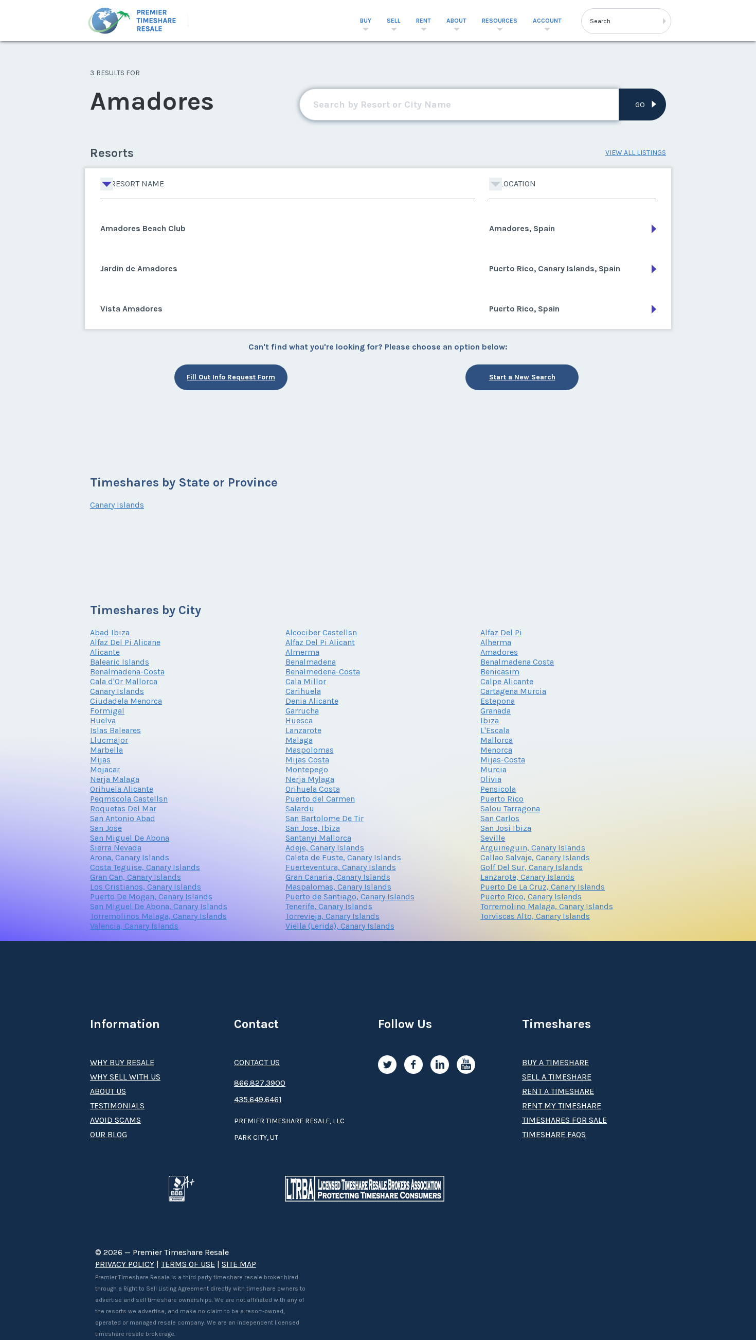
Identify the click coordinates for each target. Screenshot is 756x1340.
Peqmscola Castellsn (129, 799)
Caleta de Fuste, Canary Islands (343, 857)
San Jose (106, 828)
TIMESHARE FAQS (554, 1134)
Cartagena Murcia (513, 691)
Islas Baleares (115, 730)
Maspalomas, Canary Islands (338, 887)
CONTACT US (257, 1062)
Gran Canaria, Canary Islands (337, 877)
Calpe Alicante (506, 681)
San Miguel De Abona (129, 838)
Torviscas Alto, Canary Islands (535, 916)
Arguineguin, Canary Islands (532, 847)
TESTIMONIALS (117, 1105)
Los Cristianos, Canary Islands (145, 887)
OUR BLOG (108, 1134)
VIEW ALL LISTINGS (635, 152)
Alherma (495, 642)
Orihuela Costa (312, 789)
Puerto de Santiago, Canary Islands (350, 896)
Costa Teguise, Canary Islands (145, 867)
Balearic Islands (119, 662)
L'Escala (495, 730)
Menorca (496, 750)
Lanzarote (303, 730)
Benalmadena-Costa (127, 671)
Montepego (306, 769)
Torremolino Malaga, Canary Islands (546, 906)
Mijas (100, 759)
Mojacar (105, 769)
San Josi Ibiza (505, 828)
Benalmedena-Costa (322, 671)
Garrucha (302, 711)
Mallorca (496, 740)
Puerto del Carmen (320, 799)
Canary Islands (117, 505)
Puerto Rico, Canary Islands (531, 896)
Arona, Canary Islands (129, 857)
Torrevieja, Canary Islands (332, 916)
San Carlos (499, 818)
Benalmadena (310, 662)
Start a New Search (522, 377)
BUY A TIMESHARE (555, 1062)
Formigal (107, 711)
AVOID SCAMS (115, 1120)
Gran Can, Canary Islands (135, 877)
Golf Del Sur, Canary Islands (531, 867)
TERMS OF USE (188, 1264)
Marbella (106, 750)
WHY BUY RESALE (122, 1062)
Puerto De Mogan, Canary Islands (151, 896)
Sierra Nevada (115, 847)
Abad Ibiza (110, 632)
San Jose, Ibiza (312, 828)
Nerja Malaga (114, 779)
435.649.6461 (258, 1099)
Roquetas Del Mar (123, 808)
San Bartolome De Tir (324, 818)
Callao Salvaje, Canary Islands (535, 857)
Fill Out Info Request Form (231, 377)
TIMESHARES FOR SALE (564, 1120)
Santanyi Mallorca (318, 838)
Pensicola (498, 789)
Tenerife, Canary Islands (328, 906)
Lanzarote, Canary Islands (527, 877)
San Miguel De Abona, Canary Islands (158, 906)
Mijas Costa (307, 759)
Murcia (493, 769)
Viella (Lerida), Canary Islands (339, 926)
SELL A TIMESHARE (556, 1077)
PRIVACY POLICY (124, 1264)
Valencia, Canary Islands (134, 926)
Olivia (490, 779)
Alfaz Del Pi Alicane (125, 642)
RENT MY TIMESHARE (561, 1105)
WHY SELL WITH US (125, 1077)
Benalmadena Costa (517, 662)
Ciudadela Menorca (126, 701)
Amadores (499, 652)
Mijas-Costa (502, 759)
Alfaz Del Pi (501, 632)
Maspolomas (309, 750)
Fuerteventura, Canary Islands (340, 867)
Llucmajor (109, 740)
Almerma (302, 652)
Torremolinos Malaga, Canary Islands (158, 916)
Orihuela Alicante (121, 789)
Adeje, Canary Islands (324, 847)
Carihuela (303, 691)
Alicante (105, 652)
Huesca (299, 720)
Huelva (103, 720)
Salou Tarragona (510, 808)
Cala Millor (305, 681)
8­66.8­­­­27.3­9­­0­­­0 (259, 1083)
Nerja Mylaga (309, 779)
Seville (492, 838)
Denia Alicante (311, 701)
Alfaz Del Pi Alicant (320, 642)
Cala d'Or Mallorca (123, 681)
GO (640, 104)
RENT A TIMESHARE (558, 1091)
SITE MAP (239, 1264)
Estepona (497, 701)
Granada (495, 711)
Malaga (299, 740)
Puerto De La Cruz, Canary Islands (542, 887)
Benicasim (499, 671)
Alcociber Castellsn (321, 632)
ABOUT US (108, 1091)
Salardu (299, 808)
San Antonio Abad (122, 818)
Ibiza (489, 720)
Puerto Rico (502, 799)
